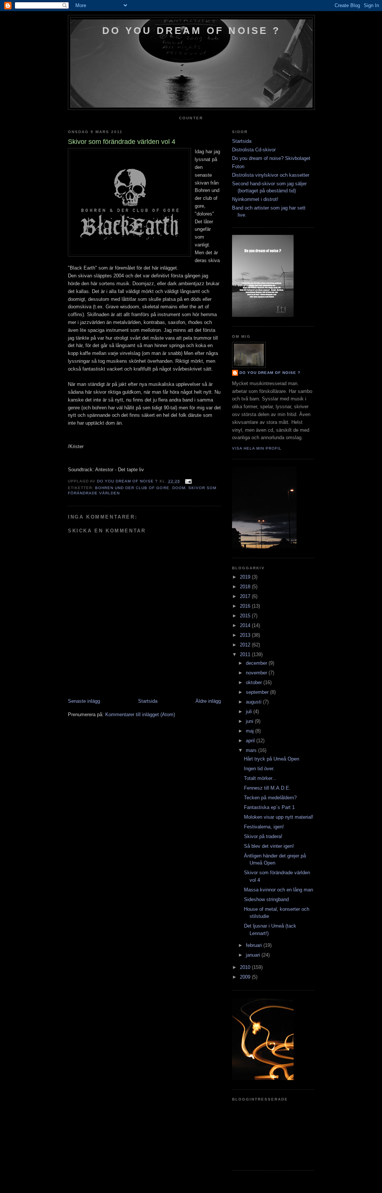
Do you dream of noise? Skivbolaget (271, 158)
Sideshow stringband (266, 899)
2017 (246, 596)
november (257, 673)
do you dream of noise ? (191, 30)
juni (250, 721)
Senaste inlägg (84, 701)
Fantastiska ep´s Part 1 (269, 807)
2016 (246, 606)
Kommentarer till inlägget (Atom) (140, 714)
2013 (246, 635)
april (251, 740)
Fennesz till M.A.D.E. (267, 788)
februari (254, 945)
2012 (246, 645)
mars (252, 750)
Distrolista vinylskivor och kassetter (270, 175)
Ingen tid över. (259, 768)
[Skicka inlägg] (188, 481)
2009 (246, 977)
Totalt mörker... (260, 778)
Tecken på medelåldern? (270, 797)
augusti (254, 702)
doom (178, 488)
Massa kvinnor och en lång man (278, 890)
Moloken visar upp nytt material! (278, 817)
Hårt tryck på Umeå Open (271, 759)
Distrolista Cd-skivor (254, 149)
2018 (246, 586)
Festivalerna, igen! (264, 827)
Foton (238, 166)
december (257, 663)
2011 (246, 654)
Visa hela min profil (257, 448)
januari (254, 955)
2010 (246, 967)
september (258, 692)
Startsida (147, 701)
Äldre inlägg (208, 701)
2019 (246, 577)
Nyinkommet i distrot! (255, 199)
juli (249, 711)
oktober (254, 682)
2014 (246, 625)
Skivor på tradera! (263, 836)
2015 (246, 615)
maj (250, 731)
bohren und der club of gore (132, 488)
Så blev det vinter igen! (269, 846)
